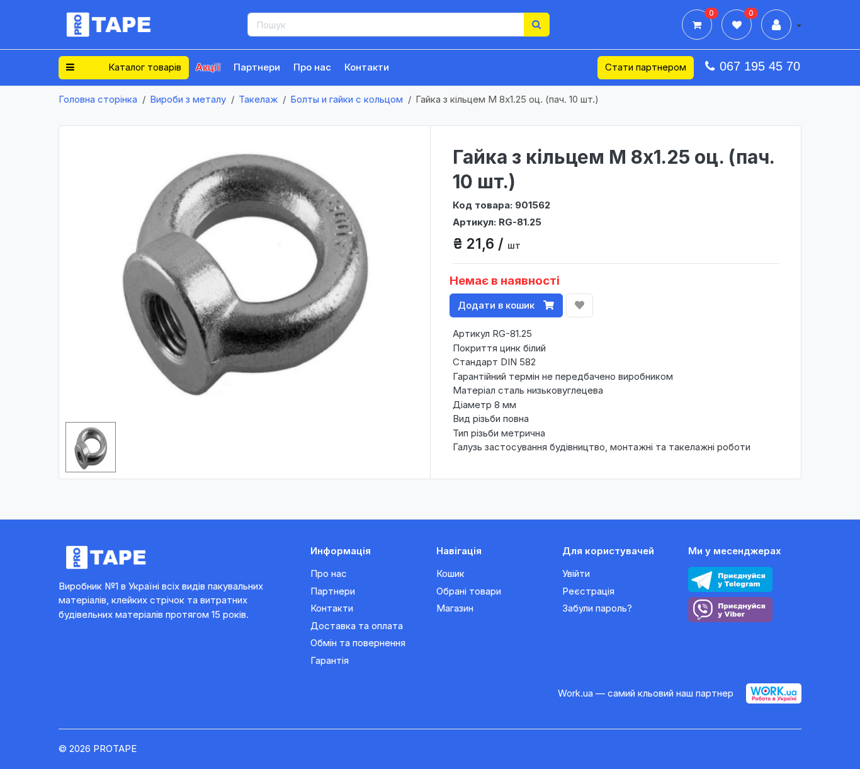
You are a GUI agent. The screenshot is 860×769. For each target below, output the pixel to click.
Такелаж (258, 99)
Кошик (450, 573)
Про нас (312, 67)
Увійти (576, 573)
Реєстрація (588, 591)
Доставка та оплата (356, 626)
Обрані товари (468, 591)
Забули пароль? (597, 608)
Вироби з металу (188, 99)
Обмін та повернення (357, 643)
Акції (208, 67)
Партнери (257, 67)
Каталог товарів (143, 67)
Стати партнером (645, 67)
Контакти (366, 67)
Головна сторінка (98, 99)
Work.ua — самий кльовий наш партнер (645, 693)
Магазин (454, 608)
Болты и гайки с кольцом (346, 99)
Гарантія (329, 660)
